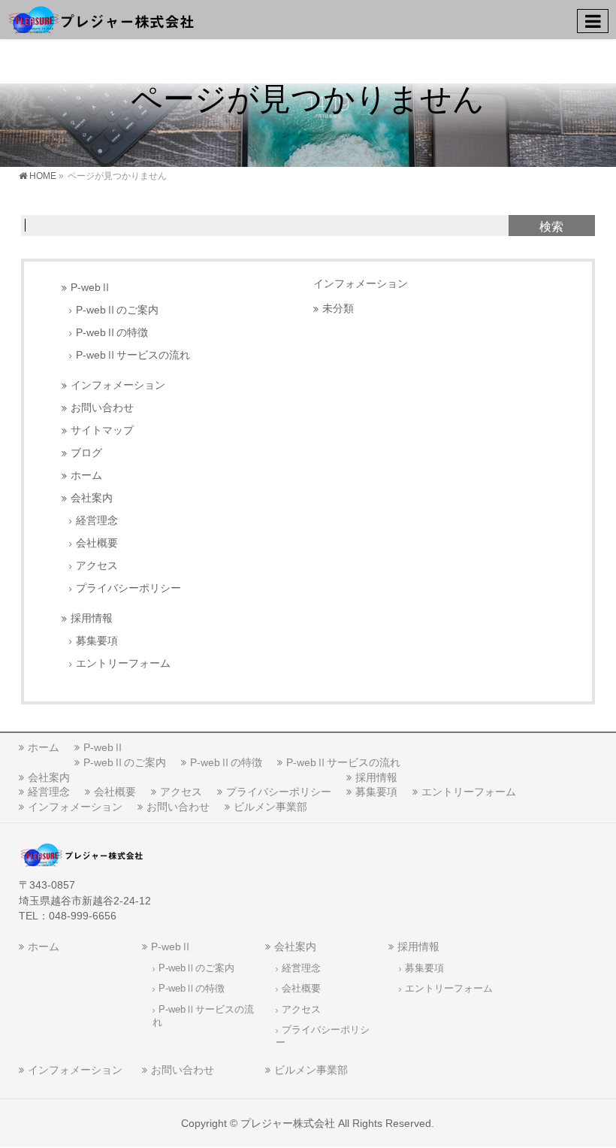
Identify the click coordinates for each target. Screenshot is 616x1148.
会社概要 (97, 543)
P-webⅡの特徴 (112, 332)
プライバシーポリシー (128, 588)
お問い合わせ (102, 407)
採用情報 (92, 618)
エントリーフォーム (123, 663)
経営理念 (97, 520)
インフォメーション (118, 385)
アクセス (97, 565)
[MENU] (592, 21)
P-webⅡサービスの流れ (133, 355)
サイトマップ (102, 430)
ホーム (86, 475)
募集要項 (97, 641)
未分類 (338, 308)
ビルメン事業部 (270, 807)
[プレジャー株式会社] (101, 19)
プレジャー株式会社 (287, 1123)
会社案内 (92, 498)
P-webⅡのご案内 (117, 310)
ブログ (86, 453)
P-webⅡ (91, 287)
